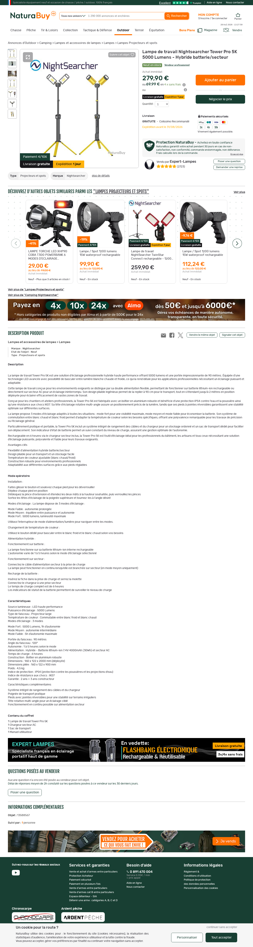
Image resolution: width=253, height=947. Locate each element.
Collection (70, 30)
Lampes (109, 43)
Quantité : (148, 104)
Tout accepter (221, 937)
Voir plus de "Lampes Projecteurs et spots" (36, 289)
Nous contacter (235, 2)
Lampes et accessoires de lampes (78, 43)
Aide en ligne (214, 2)
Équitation (156, 30)
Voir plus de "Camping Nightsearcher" (33, 295)
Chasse (15, 30)
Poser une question (229, 161)
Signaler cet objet (232, 335)
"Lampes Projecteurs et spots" (121, 191)
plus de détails (101, 175)
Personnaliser (187, 937)
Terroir (139, 30)
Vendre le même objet (202, 335)
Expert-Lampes (176, 162)
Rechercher (178, 15)
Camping (45, 43)
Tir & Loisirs (49, 30)
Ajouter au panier (220, 80)
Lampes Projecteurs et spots (137, 43)
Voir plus (239, 192)
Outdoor (123, 30)
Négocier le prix (220, 99)
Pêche (31, 30)
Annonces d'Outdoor (22, 43)
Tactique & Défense (97, 30)
